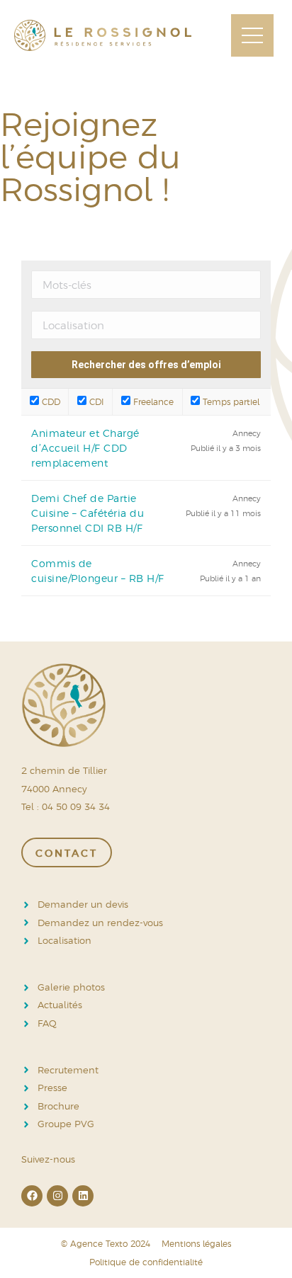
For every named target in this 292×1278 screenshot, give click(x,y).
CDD (49, 401)
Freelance (152, 401)
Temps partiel (229, 401)
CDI (95, 401)
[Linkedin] (83, 1195)
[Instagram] (57, 1195)
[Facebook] (32, 1195)
